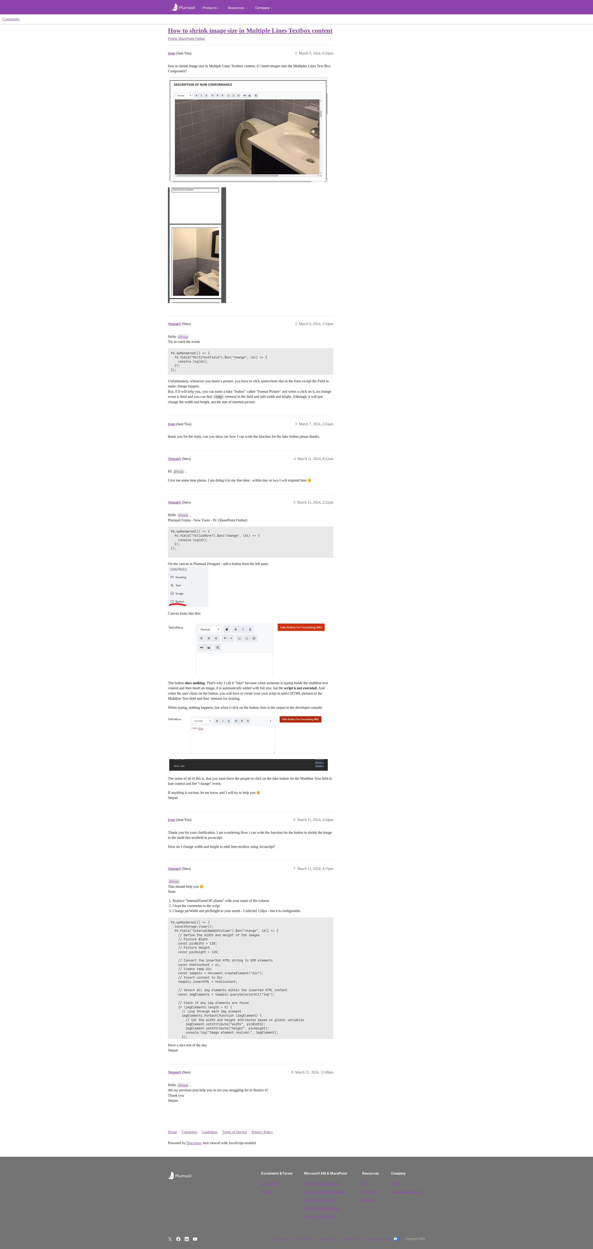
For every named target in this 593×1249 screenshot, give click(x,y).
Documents (269, 1183)
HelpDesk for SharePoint (322, 1183)
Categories (189, 1132)
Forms (266, 1191)
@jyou (183, 337)
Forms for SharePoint (320, 1199)
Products (210, 8)
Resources (236, 8)
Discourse (193, 1143)
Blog (365, 1183)
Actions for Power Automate (325, 1191)
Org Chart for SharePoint (322, 1208)
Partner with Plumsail (406, 1191)
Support (368, 1199)
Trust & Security (281, 1238)
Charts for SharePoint (320, 1216)
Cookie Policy (328, 1238)
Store (417, 8)
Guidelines (210, 1132)
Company (262, 8)
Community (11, 19)
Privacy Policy (262, 1132)
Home (172, 1132)
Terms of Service (234, 1132)
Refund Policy (350, 1238)
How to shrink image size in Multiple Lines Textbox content (250, 30)
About (395, 1183)
